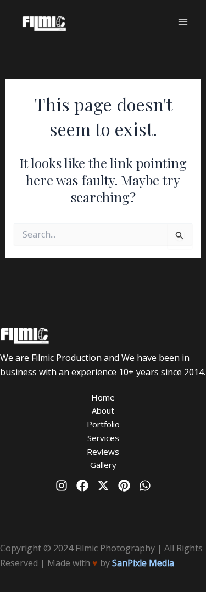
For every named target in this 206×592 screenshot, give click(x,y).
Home (103, 397)
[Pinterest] (124, 486)
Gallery (103, 464)
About (103, 410)
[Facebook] (82, 486)
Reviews (103, 451)
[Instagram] (61, 486)
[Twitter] (103, 486)
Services (103, 437)
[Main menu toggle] (183, 22)
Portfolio (103, 424)
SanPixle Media (143, 563)
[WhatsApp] (145, 486)
